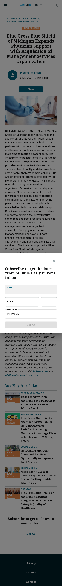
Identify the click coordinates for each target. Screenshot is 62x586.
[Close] (54, 261)
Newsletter (12, 309)
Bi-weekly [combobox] (13, 313)
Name (9, 287)
